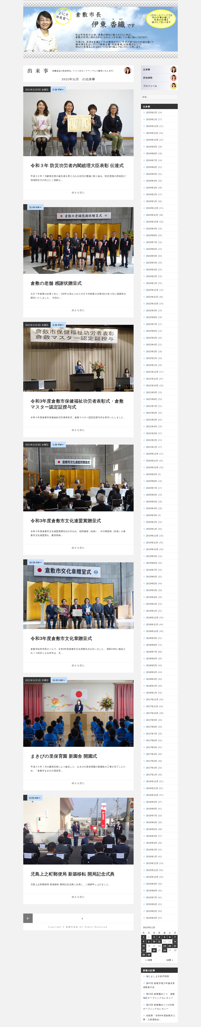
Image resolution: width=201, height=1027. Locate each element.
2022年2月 (151, 358)
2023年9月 (151, 228)
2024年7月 (151, 160)
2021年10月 (152, 385)
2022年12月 (152, 290)
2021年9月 (151, 392)
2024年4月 (151, 181)
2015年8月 (151, 890)
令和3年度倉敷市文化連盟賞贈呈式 (66, 520)
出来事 (146, 69)
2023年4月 (151, 262)
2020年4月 (151, 508)
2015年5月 (151, 911)
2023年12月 (152, 208)
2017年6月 (151, 740)
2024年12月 (152, 126)
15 (143, 946)
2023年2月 (151, 276)
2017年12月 (152, 699)
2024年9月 (151, 146)
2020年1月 (151, 529)
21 (175, 946)
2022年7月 (151, 324)
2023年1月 (151, 283)
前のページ (28, 918)
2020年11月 (152, 460)
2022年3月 (151, 351)
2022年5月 (151, 338)
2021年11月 (152, 379)
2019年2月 (151, 604)
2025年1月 (151, 119)
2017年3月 (151, 761)
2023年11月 (152, 215)
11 (159, 941)
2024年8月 (151, 153)
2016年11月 (152, 788)
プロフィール (150, 86)
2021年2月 (151, 440)
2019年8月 (151, 563)
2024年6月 (151, 167)
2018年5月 (151, 665)
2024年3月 (151, 187)
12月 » (169, 960)
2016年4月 (151, 836)
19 (164, 946)
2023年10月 (152, 221)
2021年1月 (151, 447)
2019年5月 (151, 583)
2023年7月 (151, 242)
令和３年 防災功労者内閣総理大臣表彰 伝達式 (77, 165)
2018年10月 (152, 631)
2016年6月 (151, 822)
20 (169, 946)
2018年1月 (151, 692)
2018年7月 (151, 652)
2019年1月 (151, 611)
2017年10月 (152, 713)
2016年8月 (151, 808)
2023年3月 (151, 269)
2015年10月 (152, 877)
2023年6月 (151, 249)
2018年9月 (151, 638)
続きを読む (78, 192)
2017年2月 (151, 767)
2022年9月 (151, 310)
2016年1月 (151, 856)
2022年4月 (151, 344)
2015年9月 (151, 884)
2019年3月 (151, 597)
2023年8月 (151, 235)
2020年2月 (151, 522)
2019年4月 (151, 590)
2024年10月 (152, 140)
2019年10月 (152, 549)
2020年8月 (151, 481)
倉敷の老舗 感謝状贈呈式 (56, 283)
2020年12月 (152, 454)
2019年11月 (152, 542)
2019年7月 (151, 570)
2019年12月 (152, 535)
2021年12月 (152, 372)
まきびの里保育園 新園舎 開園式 (64, 756)
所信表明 (147, 77)
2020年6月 (151, 494)
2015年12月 (152, 863)
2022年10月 (152, 303)
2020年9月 (151, 474)
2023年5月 (151, 256)
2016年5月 (151, 829)
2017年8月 (151, 727)
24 (154, 950)
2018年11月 (152, 624)
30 (149, 954)
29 (143, 954)
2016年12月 (152, 781)
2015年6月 (151, 904)
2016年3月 (151, 843)
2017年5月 (151, 747)
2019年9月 (151, 556)
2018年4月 (151, 672)
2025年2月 (151, 112)
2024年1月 (151, 201)
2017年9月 (151, 720)
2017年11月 (152, 706)
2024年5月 (151, 174)
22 (143, 950)
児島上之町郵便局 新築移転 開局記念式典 (73, 874)
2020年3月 (151, 515)
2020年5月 (151, 501)
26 (164, 950)
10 (154, 941)
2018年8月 (151, 645)
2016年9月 (151, 802)
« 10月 (148, 960)
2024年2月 (151, 194)
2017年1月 (151, 774)
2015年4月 (151, 918)
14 (175, 941)
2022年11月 (152, 297)
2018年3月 (151, 679)
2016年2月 (151, 849)
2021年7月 (151, 406)
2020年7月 (151, 488)
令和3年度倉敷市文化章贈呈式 (61, 638)
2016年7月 (151, 815)
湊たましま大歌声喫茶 (157, 976)
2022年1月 (151, 365)
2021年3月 (151, 433)
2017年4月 (151, 754)
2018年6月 (151, 658)
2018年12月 (152, 617)
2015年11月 (152, 870)
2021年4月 (151, 426)
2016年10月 (152, 795)
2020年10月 (152, 467)
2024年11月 (152, 133)
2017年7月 (151, 733)
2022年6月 (151, 331)
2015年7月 (151, 897)
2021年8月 (151, 399)
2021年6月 (151, 413)
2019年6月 (151, 576)
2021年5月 (151, 419)
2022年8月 (151, 317)
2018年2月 (151, 686)
